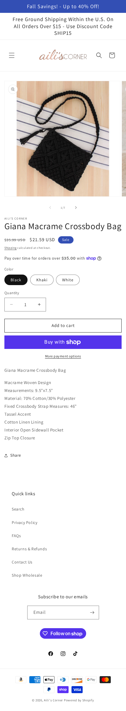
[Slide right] (75, 207)
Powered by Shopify (79, 700)
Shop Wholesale (27, 575)
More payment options (63, 356)
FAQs (16, 535)
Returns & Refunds (29, 548)
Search (18, 509)
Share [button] (15, 455)
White (68, 279)
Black (16, 279)
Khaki (41, 279)
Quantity (11, 292)
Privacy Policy (24, 522)
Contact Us (22, 562)
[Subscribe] (92, 612)
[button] (11, 55)
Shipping (10, 248)
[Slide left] (50, 207)
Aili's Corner (53, 700)
